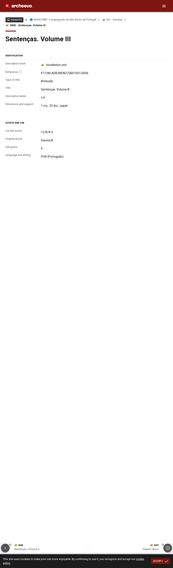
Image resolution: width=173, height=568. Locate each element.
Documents (14, 19)
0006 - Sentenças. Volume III (28, 25)
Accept (158, 561)
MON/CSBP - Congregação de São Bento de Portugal (65, 19)
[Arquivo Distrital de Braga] (19, 6)
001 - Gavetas (114, 19)
